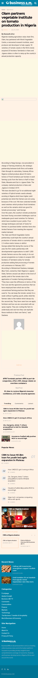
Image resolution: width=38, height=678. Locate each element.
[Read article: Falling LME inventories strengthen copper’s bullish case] (6, 568)
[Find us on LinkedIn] (8, 669)
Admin (5, 30)
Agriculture (10, 9)
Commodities (6, 604)
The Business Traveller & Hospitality (14, 615)
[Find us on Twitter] (5, 669)
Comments (5, 602)
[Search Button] (35, 3)
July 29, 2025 (15, 30)
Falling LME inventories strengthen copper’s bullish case (24, 568)
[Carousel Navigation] (33, 535)
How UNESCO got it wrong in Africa (17, 418)
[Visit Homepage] (19, 3)
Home (3, 9)
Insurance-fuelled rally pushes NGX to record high (24, 437)
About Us (5, 630)
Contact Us (5, 633)
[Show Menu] (3, 3)
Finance (4, 607)
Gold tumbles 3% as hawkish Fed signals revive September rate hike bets (24, 580)
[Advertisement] (19, 77)
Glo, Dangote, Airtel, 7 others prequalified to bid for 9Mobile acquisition (15, 427)
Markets (4, 610)
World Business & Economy (11, 618)
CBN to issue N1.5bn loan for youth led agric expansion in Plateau (18, 410)
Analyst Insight (7, 596)
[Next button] (34, 535)
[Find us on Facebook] (2, 669)
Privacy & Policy (7, 636)
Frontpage (5, 593)
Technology (6, 613)
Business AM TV (7, 599)
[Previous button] (31, 535)
